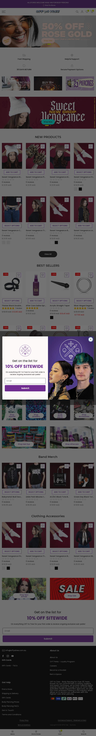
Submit (25, 388)
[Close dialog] (91, 339)
